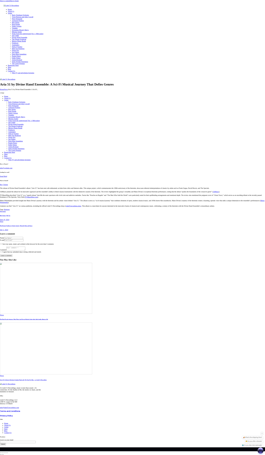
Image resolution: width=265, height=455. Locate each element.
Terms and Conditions (10, 411)
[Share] (5, 452)
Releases (7, 209)
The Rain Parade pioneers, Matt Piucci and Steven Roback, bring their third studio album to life (24, 319)
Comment (3, 250)
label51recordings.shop (73, 206)
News (6, 89)
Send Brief (3, 176)
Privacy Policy (6, 416)
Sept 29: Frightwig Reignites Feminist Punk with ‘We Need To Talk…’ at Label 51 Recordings (23, 380)
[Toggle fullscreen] (3, 452)
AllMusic (216, 192)
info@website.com (6, 168)
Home (2, 89)
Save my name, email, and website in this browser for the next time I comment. (28, 244)
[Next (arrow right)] (3, 454)
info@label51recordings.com (9, 407)
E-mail (2, 240)
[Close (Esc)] (7, 452)
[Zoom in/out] (1, 452)
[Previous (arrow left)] (1, 454)
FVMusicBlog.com (31, 197)
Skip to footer (14, 1)
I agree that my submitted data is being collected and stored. (21, 252)
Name (2, 238)
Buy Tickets (4, 185)
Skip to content (5, 1)
